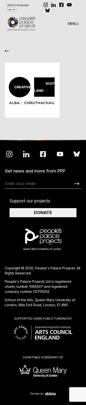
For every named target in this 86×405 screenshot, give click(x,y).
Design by (36, 393)
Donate (43, 212)
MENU (72, 24)
